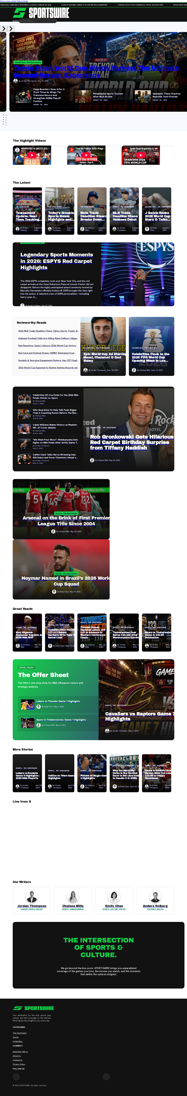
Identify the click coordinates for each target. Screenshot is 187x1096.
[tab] (6, 117)
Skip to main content (8, 1)
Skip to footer (22, 1)
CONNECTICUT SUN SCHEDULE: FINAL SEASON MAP (140, 5)
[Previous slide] (3, 29)
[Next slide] (10, 29)
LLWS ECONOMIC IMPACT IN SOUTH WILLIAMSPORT (84, 5)
